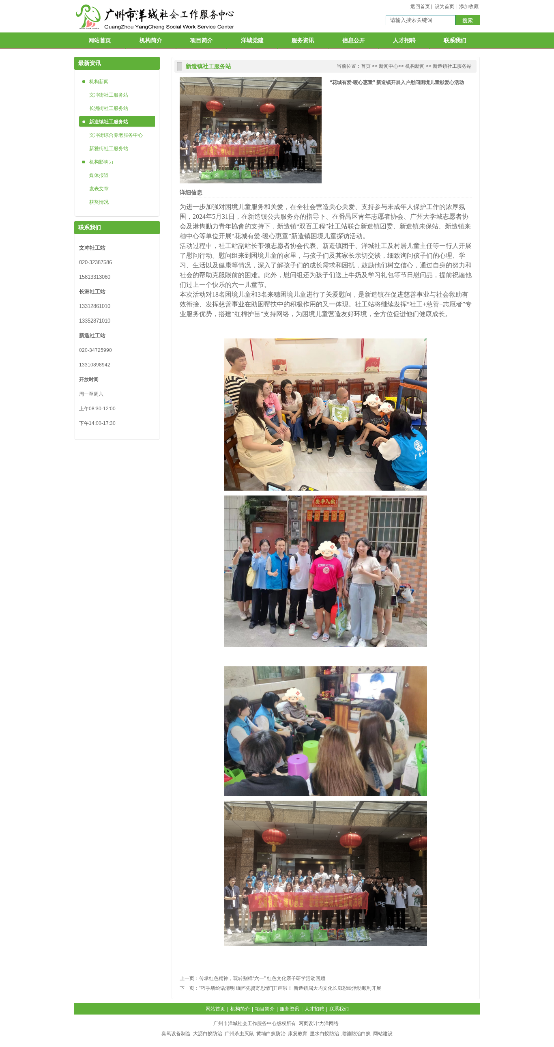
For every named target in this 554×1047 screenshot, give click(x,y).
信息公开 (353, 40)
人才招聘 (404, 40)
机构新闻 (99, 81)
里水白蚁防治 (324, 1033)
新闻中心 (388, 66)
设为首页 (444, 6)
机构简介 (151, 40)
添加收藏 (469, 6)
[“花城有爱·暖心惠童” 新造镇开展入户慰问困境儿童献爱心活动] (251, 182)
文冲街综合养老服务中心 (116, 135)
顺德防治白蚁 (356, 1033)
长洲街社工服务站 (108, 108)
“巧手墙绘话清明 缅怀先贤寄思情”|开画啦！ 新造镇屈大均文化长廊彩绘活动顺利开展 (290, 988)
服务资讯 (303, 40)
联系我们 (455, 40)
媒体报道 (99, 175)
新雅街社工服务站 (108, 148)
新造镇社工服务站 (108, 122)
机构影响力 (101, 162)
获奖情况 (99, 202)
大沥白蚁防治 (207, 1033)
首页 (366, 66)
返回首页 (420, 6)
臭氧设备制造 (176, 1033)
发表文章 (99, 189)
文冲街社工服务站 (108, 95)
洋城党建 (252, 40)
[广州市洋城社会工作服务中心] (156, 32)
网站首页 (99, 40)
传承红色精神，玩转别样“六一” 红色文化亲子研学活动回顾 (262, 978)
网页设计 (308, 1023)
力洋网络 (329, 1023)
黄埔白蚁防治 (271, 1033)
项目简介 (201, 40)
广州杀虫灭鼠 (239, 1033)
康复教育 (297, 1033)
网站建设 (383, 1033)
